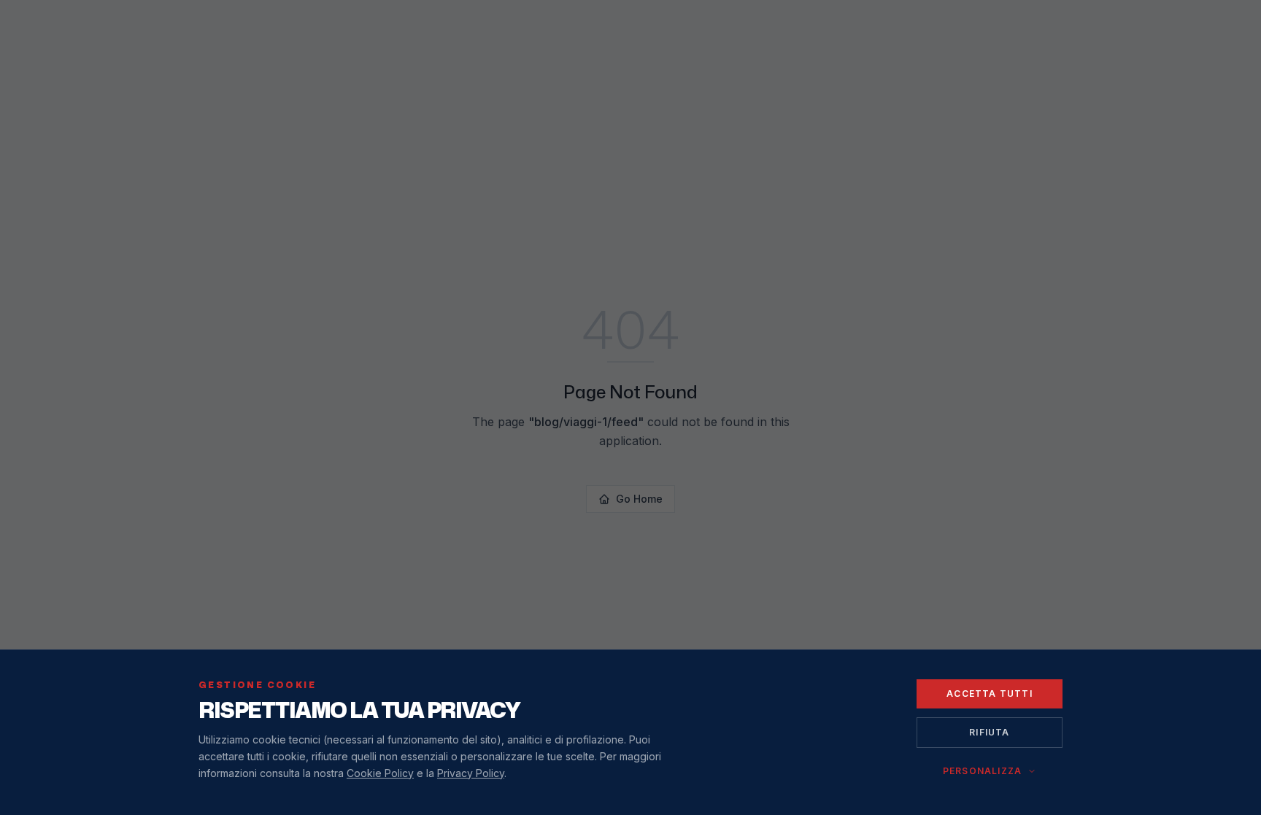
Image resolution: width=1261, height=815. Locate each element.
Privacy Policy (470, 773)
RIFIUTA (989, 732)
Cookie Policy (380, 773)
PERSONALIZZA (982, 770)
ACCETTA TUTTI (989, 693)
